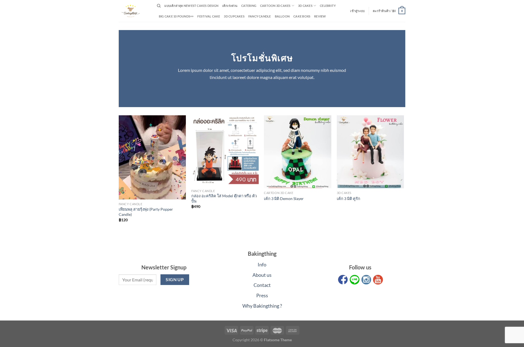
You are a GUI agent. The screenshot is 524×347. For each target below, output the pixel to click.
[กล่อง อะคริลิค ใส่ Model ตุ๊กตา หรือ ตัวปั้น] (225, 150)
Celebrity (328, 5)
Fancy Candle (259, 16)
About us (262, 275)
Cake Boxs (301, 16)
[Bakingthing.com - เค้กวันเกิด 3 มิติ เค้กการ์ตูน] (134, 11)
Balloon (282, 16)
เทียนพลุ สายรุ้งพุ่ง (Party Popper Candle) (146, 212)
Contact (262, 285)
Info (262, 264)
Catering (248, 5)
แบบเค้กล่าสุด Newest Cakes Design (191, 5)
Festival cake (208, 16)
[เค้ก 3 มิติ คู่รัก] (370, 151)
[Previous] (119, 173)
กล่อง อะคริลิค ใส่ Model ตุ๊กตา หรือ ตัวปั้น (224, 198)
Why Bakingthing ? (262, 306)
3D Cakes (305, 5)
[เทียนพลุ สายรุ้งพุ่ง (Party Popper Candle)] (152, 157)
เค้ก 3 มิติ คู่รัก (348, 198)
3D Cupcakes (234, 16)
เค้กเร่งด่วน (229, 5)
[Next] (404, 173)
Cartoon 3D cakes (275, 5)
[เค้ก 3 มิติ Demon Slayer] (297, 151)
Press (262, 295)
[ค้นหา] (158, 6)
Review (320, 16)
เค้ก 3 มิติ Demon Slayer (284, 198)
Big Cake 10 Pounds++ (176, 16)
